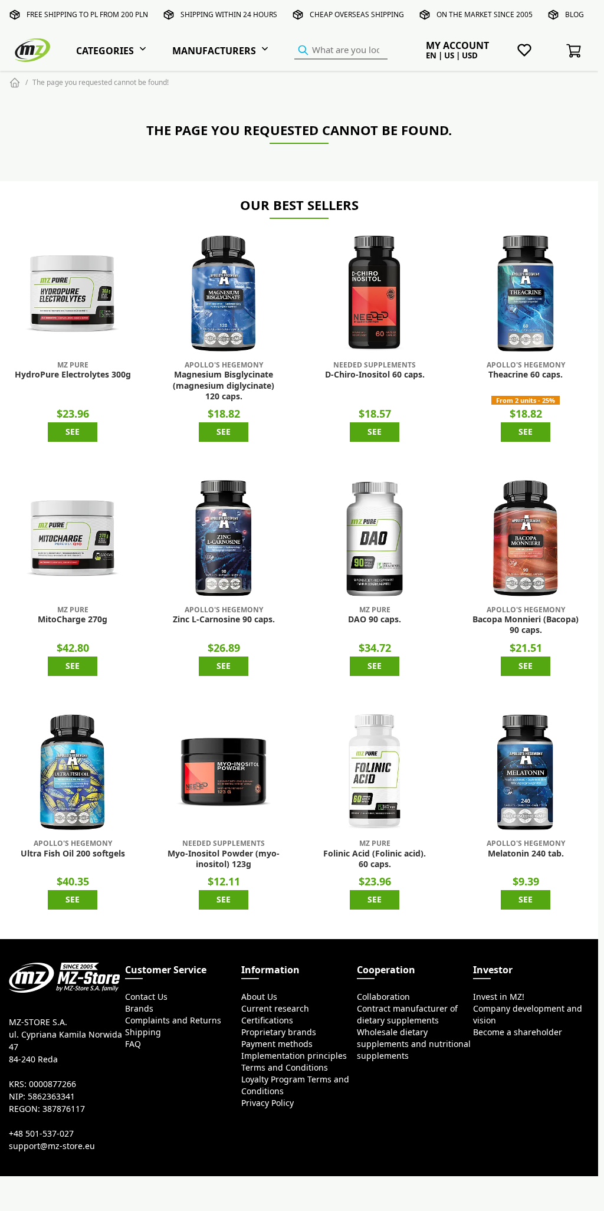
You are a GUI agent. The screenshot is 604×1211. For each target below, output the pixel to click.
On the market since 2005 (484, 14)
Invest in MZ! (498, 997)
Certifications (267, 1020)
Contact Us (146, 997)
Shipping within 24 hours (228, 14)
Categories (105, 50)
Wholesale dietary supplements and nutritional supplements (414, 1044)
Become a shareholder (517, 1032)
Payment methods (277, 1044)
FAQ (133, 1044)
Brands (139, 1009)
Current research (275, 1009)
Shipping (143, 1032)
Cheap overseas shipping (357, 14)
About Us (259, 997)
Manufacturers (214, 50)
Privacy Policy (267, 1103)
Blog (574, 14)
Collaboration (383, 997)
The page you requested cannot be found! (100, 82)
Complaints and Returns (173, 1020)
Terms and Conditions (284, 1068)
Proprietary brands (278, 1032)
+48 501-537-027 (41, 1134)
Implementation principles (294, 1056)
